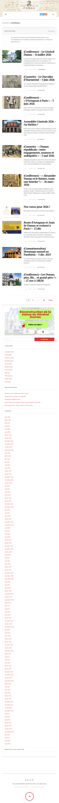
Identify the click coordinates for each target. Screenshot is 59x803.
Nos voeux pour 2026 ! (37, 207)
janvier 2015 (8, 726)
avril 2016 (7, 690)
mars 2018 (8, 636)
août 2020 (7, 582)
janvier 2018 (8, 642)
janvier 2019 (8, 618)
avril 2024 (7, 492)
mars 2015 (8, 720)
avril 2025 (7, 465)
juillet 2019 (8, 603)
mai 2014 (7, 738)
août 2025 (7, 453)
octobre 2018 (8, 624)
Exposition (8, 361)
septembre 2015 (9, 711)
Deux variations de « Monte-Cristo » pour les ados (18, 405)
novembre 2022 (9, 522)
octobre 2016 (8, 678)
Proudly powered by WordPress (22, 787)
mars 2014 (8, 744)
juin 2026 (7, 423)
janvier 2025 (8, 474)
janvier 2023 (8, 519)
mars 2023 (8, 516)
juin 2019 (7, 606)
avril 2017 (7, 660)
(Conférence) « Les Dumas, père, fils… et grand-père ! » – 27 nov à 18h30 (40, 277)
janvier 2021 (8, 570)
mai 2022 (7, 531)
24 (44, 300)
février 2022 (8, 540)
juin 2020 (7, 585)
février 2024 (8, 498)
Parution (7, 370)
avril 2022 (7, 534)
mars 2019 (8, 615)
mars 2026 (8, 432)
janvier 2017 (8, 669)
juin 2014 (7, 735)
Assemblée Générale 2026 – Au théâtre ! (40, 123)
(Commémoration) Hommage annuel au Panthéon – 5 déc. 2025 (37, 251)
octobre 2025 (8, 447)
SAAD (29, 779)
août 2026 (7, 417)
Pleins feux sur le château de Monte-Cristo (16, 393)
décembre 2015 (9, 702)
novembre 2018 (9, 621)
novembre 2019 (9, 594)
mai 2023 (7, 513)
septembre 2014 (9, 732)
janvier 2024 (8, 501)
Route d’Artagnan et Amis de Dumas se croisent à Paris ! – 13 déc (39, 225)
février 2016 (8, 696)
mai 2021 (7, 558)
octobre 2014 (8, 729)
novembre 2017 (9, 645)
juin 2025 (7, 459)
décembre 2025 (9, 441)
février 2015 (8, 723)
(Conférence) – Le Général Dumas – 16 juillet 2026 (39, 53)
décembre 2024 (9, 477)
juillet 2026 (8, 420)
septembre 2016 (9, 681)
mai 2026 (7, 426)
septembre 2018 (9, 627)
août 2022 (7, 528)
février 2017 (8, 666)
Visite (6, 382)
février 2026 (8, 435)
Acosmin (42, 787)
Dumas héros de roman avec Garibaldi (15, 396)
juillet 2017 (8, 654)
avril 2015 (7, 717)
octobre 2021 (8, 552)
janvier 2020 (8, 591)
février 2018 (8, 639)
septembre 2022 (9, 525)
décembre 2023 (9, 504)
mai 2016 (7, 687)
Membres (7, 367)
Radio (6, 373)
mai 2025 (7, 462)
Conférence (41, 69)
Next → (52, 300)
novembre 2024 (9, 480)
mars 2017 (8, 663)
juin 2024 (7, 486)
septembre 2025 (9, 450)
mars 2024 (8, 495)
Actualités (41, 90)
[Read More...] (25, 69)
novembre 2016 (9, 675)
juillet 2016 (8, 684)
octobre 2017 (8, 648)
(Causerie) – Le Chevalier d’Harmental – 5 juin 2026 (39, 78)
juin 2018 (7, 630)
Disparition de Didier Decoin (12, 399)
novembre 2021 (9, 549)
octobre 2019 (8, 597)
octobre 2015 (8, 708)
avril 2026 (7, 429)
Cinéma (7, 355)
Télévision (7, 376)
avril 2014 (7, 741)
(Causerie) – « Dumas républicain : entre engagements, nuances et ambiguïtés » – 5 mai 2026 (39, 151)
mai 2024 (7, 489)
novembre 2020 (9, 576)
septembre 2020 (9, 579)
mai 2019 (7, 609)
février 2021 (8, 567)
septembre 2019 (9, 600)
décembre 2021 (9, 546)
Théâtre (7, 379)
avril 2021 (7, 561)
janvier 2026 (8, 438)
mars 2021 (8, 564)
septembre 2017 (9, 651)
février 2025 (8, 471)
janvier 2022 (8, 543)
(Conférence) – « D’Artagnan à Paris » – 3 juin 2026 (39, 100)
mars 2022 (8, 537)
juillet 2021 (8, 555)
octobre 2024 (8, 483)
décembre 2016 (9, 672)
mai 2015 (7, 714)
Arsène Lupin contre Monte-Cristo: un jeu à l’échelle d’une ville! (22, 402)
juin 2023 (7, 510)
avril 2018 (7, 633)
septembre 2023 (9, 507)
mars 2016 (8, 693)
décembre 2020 (9, 573)
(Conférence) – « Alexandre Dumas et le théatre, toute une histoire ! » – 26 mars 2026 (40, 180)
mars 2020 (8, 588)
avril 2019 (7, 612)
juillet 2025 (8, 456)
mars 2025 (8, 468)
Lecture (7, 364)
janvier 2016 (8, 699)
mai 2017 (7, 657)
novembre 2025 (9, 444)
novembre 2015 (9, 705)
